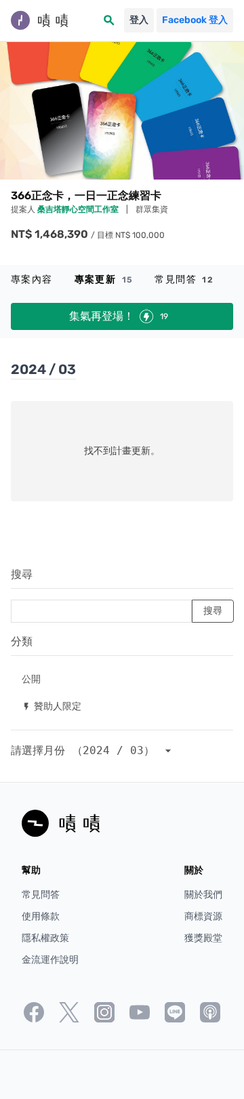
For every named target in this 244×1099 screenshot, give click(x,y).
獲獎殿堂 (203, 938)
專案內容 (32, 279)
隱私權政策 (45, 938)
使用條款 (41, 916)
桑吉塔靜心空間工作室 (79, 209)
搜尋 (22, 574)
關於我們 (203, 894)
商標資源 (203, 916)
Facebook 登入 (195, 20)
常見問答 (184, 279)
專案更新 (104, 279)
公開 (31, 678)
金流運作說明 (50, 960)
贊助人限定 (51, 705)
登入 (138, 20)
